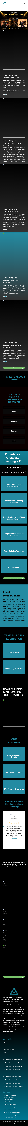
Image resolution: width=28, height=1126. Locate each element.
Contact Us (6, 1056)
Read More (14, 838)
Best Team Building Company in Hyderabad (13, 1086)
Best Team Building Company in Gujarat (12, 1076)
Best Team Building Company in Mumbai (12, 1079)
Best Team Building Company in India (11, 1083)
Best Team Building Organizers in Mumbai (12, 1059)
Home (5, 1042)
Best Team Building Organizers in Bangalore (13, 1062)
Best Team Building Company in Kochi (11, 1073)
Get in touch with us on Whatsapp (15, 368)
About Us (6, 1045)
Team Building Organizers (9, 1049)
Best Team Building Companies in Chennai (12, 1066)
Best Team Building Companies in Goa (11, 1069)
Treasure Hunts (7, 1101)
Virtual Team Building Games (10, 1117)
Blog (5, 1052)
